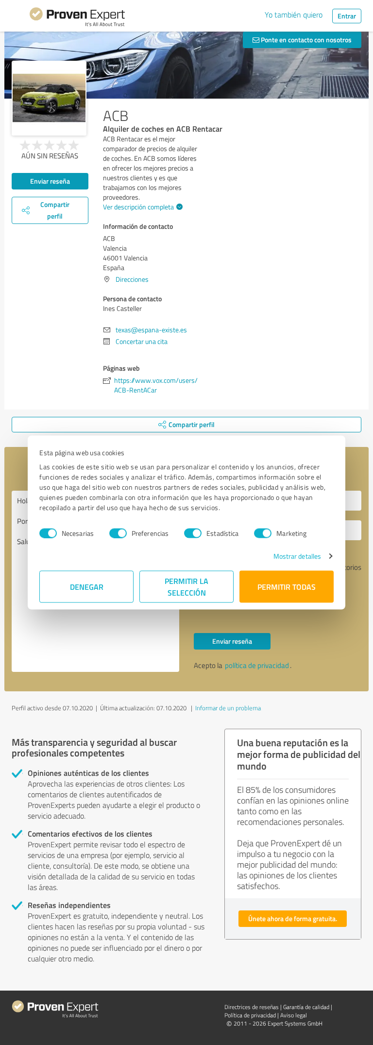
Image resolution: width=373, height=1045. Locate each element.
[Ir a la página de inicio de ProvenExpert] (77, 18)
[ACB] (49, 98)
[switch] (118, 533)
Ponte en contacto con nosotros (305, 39)
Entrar (347, 15)
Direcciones (132, 279)
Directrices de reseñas (251, 1007)
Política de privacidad (250, 1015)
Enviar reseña (50, 181)
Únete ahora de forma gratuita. (292, 918)
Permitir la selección (186, 586)
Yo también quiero (293, 14)
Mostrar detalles (297, 556)
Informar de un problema (228, 707)
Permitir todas (286, 586)
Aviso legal (293, 1015)
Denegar (86, 586)
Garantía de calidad (306, 1007)
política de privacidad (257, 665)
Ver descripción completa (138, 206)
